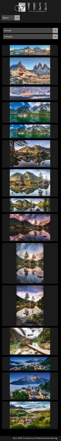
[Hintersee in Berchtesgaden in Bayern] (30, 166)
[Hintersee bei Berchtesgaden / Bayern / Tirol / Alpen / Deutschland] (30, 239)
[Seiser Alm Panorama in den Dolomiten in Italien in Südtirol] (30, 99)
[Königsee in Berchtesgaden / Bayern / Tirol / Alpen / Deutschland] (30, 136)
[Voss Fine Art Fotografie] (31, 11)
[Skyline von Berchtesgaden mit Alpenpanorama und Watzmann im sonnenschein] (30, 427)
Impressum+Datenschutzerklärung (40, 438)
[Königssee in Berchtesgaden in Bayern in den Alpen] (30, 121)
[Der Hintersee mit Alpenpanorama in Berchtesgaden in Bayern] (30, 195)
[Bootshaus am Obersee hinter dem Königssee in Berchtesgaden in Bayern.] (30, 353)
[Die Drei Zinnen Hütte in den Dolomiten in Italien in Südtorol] (30, 83)
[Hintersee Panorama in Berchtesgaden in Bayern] (30, 210)
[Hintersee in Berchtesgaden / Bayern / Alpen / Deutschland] (29, 282)
